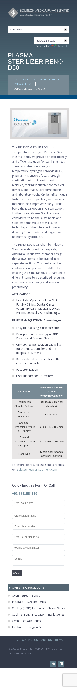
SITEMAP (59, 639)
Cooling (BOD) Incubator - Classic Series (38, 608)
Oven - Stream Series (26, 595)
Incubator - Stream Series (29, 602)
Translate (63, 46)
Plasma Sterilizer (22, 83)
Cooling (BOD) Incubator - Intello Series (38, 614)
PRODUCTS (29, 79)
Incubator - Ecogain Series (29, 627)
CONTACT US (30, 639)
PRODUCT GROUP (49, 79)
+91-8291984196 (24, 493)
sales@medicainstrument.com (37, 469)
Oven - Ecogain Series (26, 621)
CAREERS (46, 639)
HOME (15, 79)
